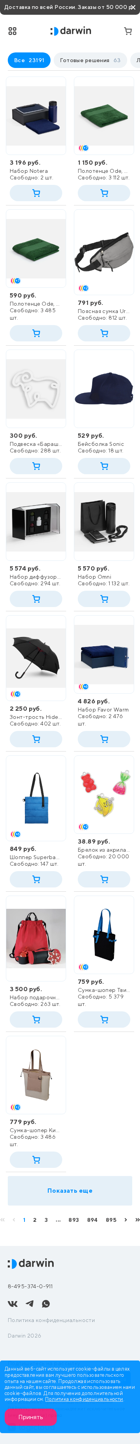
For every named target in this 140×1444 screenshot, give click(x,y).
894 (92, 1220)
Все (29, 60)
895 (111, 1220)
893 (73, 1220)
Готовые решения (90, 60)
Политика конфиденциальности (51, 1320)
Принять (30, 1417)
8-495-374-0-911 (30, 1286)
